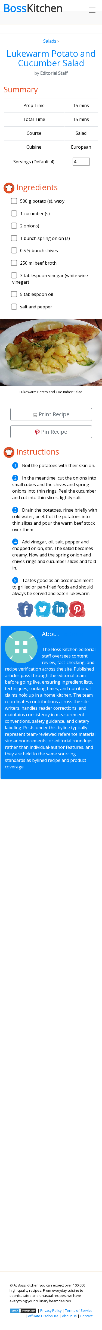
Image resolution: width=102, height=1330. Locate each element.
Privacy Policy (50, 1310)
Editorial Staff (63, 637)
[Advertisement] (51, 1025)
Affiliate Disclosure (43, 1315)
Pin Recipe (53, 431)
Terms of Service (78, 1310)
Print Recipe (53, 414)
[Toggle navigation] (92, 10)
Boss (33, 8)
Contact (86, 1315)
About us (69, 1315)
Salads (49, 41)
